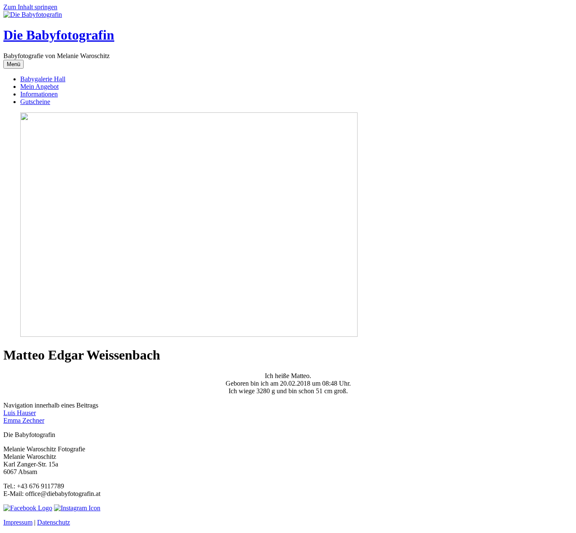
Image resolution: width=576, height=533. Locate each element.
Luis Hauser (19, 412)
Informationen (39, 94)
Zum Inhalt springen (30, 7)
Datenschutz (53, 522)
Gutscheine (35, 101)
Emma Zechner (23, 420)
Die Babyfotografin (58, 35)
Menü (13, 64)
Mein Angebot (39, 86)
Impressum (17, 522)
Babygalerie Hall (42, 79)
